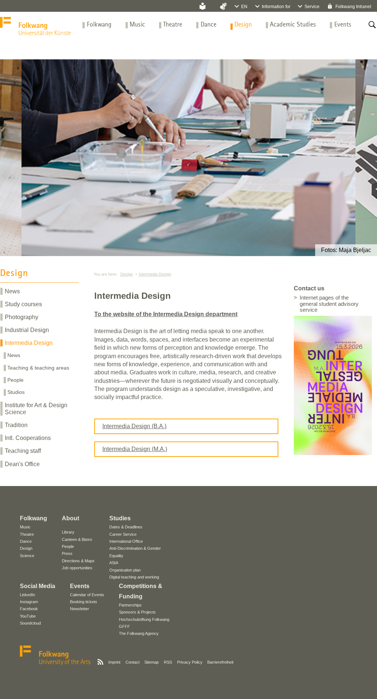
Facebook (29, 609)
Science (27, 555)
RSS (168, 662)
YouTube (28, 616)
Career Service (123, 534)
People (15, 380)
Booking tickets (83, 602)
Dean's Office (22, 464)
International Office (126, 541)
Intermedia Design (29, 343)
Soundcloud (30, 623)
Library (68, 532)
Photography (21, 317)
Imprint (114, 662)
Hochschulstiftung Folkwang (144, 619)
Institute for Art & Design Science (36, 408)
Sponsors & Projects (137, 612)
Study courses (23, 304)
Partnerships (130, 605)
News (12, 291)
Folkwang (99, 25)
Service (312, 6)
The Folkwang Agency (139, 633)
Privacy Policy (189, 662)
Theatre (172, 25)
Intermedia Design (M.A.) (134, 449)
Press (67, 553)
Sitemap (151, 662)
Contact (133, 662)
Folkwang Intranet (352, 6)
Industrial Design (27, 330)
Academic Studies (293, 25)
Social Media (37, 586)
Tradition (16, 425)
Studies (120, 518)
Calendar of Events (87, 595)
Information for (276, 6)
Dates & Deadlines (125, 527)
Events (342, 25)
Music (137, 25)
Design (243, 25)
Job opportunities (77, 568)
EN (244, 6)
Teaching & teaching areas (38, 368)
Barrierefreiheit (220, 662)
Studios (16, 392)
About (70, 518)
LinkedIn (27, 595)
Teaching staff (23, 451)
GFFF (124, 626)
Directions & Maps (78, 561)
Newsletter (79, 609)
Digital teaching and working (134, 577)
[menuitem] (99, 25)
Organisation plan (125, 570)
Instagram (29, 602)
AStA (113, 562)
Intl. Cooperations (28, 438)
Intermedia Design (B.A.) (134, 426)
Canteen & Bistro (77, 539)
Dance (208, 25)
